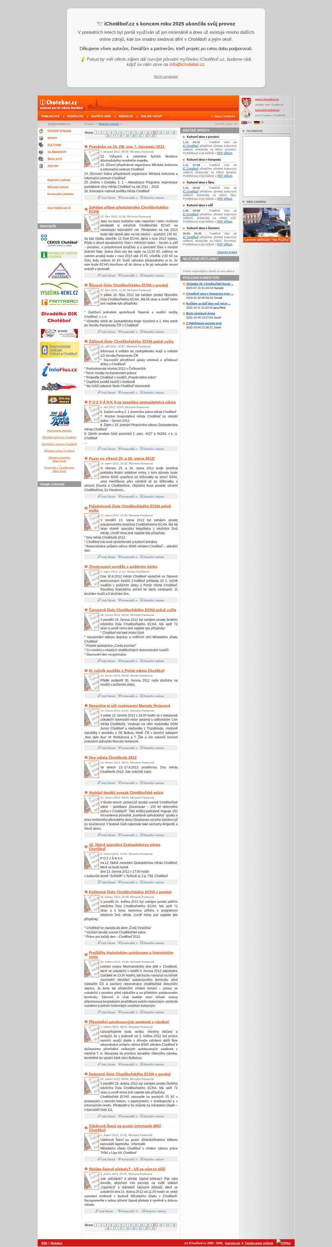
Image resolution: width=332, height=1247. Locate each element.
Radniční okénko (109, 123)
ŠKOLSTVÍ (54, 159)
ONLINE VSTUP (151, 116)
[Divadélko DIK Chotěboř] (59, 325)
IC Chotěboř (191, 145)
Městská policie (57, 187)
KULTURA (54, 145)
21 (140, 135)
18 (120, 135)
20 (133, 135)
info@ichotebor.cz (186, 64)
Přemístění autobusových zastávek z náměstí (129, 1022)
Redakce (56, 1243)
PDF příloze (224, 153)
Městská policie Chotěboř (59, 450)
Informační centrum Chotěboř (59, 444)
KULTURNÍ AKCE (59, 208)
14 (167, 132)
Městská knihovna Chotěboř (59, 437)
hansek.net (232, 1243)
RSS (44, 1243)
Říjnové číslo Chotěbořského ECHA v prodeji (128, 285)
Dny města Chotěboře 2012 (113, 757)
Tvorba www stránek (259, 1243)
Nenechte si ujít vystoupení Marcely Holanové (129, 706)
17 (114, 135)
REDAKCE (126, 116)
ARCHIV (52, 166)
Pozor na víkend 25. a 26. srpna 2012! (122, 458)
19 (127, 135)
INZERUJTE (75, 116)
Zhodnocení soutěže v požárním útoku (123, 566)
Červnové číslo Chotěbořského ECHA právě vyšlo (132, 610)
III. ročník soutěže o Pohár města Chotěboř (126, 671)
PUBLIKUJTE (50, 116)
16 (107, 135)
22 (146, 135)
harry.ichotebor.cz (267, 110)
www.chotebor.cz (267, 99)
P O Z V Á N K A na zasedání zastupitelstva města (132, 402)
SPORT (52, 138)
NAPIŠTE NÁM (101, 116)
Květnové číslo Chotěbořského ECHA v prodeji (130, 892)
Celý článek (108, 197)
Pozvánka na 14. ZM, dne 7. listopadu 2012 (126, 146)
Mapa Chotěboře (224, 116)
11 (148, 132)
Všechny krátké (227, 252)
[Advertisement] (60, 567)
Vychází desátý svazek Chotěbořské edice (126, 792)
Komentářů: (128, 1211)
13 (160, 132)
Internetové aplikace (59, 430)
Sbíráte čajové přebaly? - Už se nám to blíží (127, 1169)
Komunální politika (60, 194)
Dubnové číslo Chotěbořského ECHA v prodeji (130, 1074)
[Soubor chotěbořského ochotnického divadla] (59, 338)
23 (153, 135)
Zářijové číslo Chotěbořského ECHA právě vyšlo (131, 341)
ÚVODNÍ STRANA (59, 131)
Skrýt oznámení (166, 77)
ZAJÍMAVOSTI (56, 152)
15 (173, 132)
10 (141, 132)
